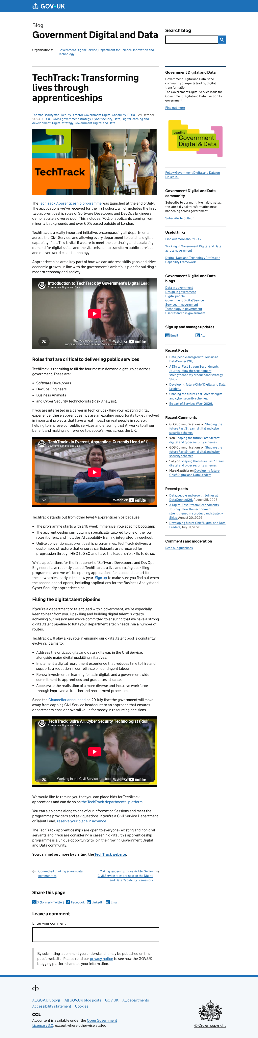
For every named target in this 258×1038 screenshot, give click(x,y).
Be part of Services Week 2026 (190, 404)
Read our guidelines (179, 548)
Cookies (81, 1006)
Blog (37, 25)
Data (117, 119)
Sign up (101, 577)
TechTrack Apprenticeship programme (70, 203)
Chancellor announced (67, 699)
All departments (135, 1000)
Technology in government (183, 309)
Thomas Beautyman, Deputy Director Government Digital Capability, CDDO (84, 115)
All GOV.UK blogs (46, 1000)
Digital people (175, 296)
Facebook (78, 902)
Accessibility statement (51, 1006)
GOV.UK (112, 1000)
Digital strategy (62, 123)
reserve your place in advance (81, 821)
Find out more (175, 108)
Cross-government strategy (72, 119)
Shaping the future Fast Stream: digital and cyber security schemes (195, 428)
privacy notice (101, 958)
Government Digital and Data (95, 35)
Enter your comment (49, 923)
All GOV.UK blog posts (82, 1000)
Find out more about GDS (183, 239)
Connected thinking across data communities (60, 873)
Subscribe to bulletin (179, 218)
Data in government (179, 288)
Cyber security (102, 119)
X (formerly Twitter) (50, 902)
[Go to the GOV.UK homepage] (48, 6)
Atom (204, 335)
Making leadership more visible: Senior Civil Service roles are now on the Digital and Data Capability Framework (125, 875)
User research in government (185, 313)
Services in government (181, 304)
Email (114, 902)
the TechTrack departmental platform (112, 802)
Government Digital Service (77, 50)
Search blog (178, 30)
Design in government (180, 292)
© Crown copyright (210, 1025)
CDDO (46, 119)
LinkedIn (98, 902)
